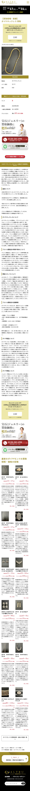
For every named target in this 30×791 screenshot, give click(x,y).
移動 (23, 783)
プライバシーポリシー (19, 776)
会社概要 (7, 776)
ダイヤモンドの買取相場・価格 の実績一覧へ (15, 738)
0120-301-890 (14, 327)
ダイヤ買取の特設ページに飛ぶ (15, 156)
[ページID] (13, 783)
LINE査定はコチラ (12, 325)
